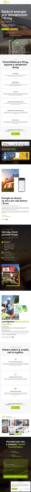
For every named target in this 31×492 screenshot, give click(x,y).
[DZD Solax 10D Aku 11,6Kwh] (12, 429)
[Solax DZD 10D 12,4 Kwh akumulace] (26, 429)
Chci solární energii (5, 29)
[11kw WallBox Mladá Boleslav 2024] (12, 422)
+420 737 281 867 (16, 452)
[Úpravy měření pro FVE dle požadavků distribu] (5, 422)
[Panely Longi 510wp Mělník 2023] (5, 429)
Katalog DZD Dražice (13, 29)
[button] (29, 482)
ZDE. (8, 249)
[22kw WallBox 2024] (26, 422)
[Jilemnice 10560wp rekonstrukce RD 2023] (19, 429)
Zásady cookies (20, 490)
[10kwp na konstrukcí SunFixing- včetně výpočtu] (19, 422)
